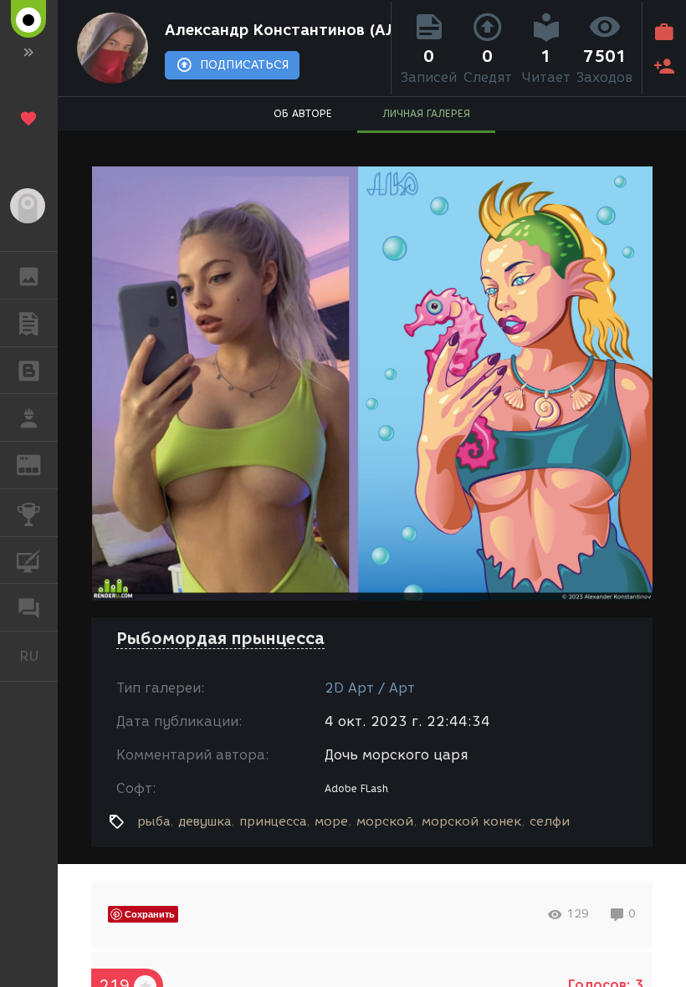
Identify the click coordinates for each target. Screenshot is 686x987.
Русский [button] (38, 655)
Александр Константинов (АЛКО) (274, 30)
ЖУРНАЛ (39, 464)
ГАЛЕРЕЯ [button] (29, 275)
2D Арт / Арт (370, 688)
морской (384, 821)
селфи (550, 821)
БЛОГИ (29, 370)
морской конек (471, 821)
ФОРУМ (29, 607)
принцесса (272, 821)
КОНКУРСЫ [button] (29, 512)
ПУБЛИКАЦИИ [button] (29, 322)
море (331, 821)
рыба (153, 821)
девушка (204, 821)
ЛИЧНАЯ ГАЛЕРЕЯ (426, 113)
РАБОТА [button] (29, 417)
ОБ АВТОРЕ (303, 113)
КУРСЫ (29, 560)
